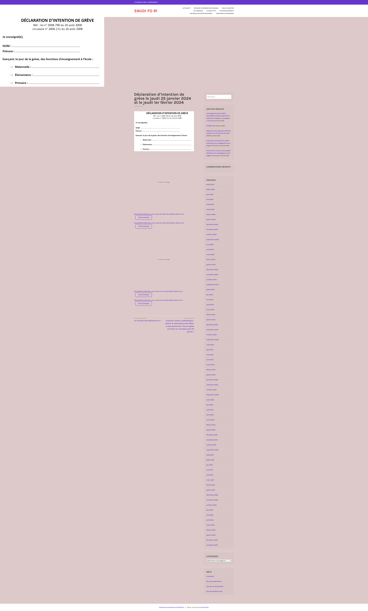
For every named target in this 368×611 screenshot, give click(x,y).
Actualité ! (186, 8)
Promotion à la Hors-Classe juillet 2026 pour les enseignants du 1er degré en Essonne (218, 153)
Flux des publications (214, 581)
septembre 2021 (212, 450)
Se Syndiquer (198, 11)
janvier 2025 (210, 264)
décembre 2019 (212, 540)
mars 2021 (210, 480)
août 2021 (210, 455)
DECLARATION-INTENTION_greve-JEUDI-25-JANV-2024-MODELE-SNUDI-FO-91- (159, 214)
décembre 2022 (212, 380)
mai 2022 (209, 410)
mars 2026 (210, 209)
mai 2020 (210, 515)
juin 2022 (209, 405)
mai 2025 (209, 244)
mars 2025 (210, 254)
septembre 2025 (212, 239)
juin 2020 (209, 510)
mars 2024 (210, 309)
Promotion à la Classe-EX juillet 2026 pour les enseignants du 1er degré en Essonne (218, 143)
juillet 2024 (210, 289)
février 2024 (210, 314)
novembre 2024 (212, 274)
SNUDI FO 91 (145, 10)
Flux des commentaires (214, 586)
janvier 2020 (211, 535)
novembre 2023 (212, 330)
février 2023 (210, 370)
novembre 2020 (212, 500)
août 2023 (210, 345)
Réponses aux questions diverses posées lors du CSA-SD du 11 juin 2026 (218, 133)
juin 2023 (209, 350)
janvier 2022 (210, 430)
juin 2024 (209, 295)
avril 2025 (210, 249)
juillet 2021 (210, 460)
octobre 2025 (211, 234)
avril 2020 (210, 520)
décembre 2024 (212, 269)
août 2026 (210, 184)
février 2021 (210, 485)
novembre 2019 (212, 545)
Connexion (210, 576)
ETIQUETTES (210, 126)
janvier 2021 (210, 490)
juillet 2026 (210, 189)
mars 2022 (210, 420)
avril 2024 (210, 305)
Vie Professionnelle (227, 11)
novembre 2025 (212, 229)
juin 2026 (209, 194)
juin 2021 (209, 465)
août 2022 (210, 400)
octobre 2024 (211, 279)
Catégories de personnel (225, 13)
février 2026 (210, 214)
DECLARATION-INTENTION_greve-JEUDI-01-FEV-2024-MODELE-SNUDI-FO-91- (158, 291)
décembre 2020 (212, 495)
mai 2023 (209, 355)
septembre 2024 (212, 284)
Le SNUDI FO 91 (211, 11)
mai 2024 (209, 300)
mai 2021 (209, 470)
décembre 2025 (212, 224)
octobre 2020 (211, 505)
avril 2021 (209, 475)
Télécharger (143, 217)
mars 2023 (210, 365)
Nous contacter (228, 8)
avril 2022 (210, 415)
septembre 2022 (212, 395)
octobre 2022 (211, 390)
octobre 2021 (211, 445)
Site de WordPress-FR (214, 591)
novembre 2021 (212, 440)
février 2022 (210, 425)
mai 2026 (209, 199)
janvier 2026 (210, 219)
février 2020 (210, 530)
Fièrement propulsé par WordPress (171, 607)
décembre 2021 (212, 435)
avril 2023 (210, 360)
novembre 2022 (212, 385)
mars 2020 (210, 525)
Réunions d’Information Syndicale (206, 8)
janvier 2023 (210, 375)
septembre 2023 (212, 340)
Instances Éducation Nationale (201, 13)
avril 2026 (210, 204)
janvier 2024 (210, 320)
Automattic (204, 607)
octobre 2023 (211, 335)
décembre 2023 (212, 325)
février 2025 (210, 259)
